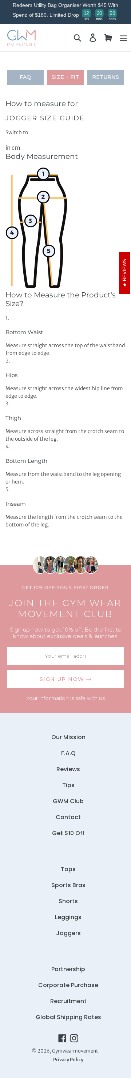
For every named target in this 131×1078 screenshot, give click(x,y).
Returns (105, 77)
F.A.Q (68, 753)
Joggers (68, 933)
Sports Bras (68, 885)
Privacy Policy (68, 1059)
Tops (68, 869)
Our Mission (68, 737)
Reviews (68, 769)
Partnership (68, 969)
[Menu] (123, 37)
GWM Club (68, 801)
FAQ (25, 77)
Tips (68, 785)
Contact (68, 817)
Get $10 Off (68, 833)
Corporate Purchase (68, 985)
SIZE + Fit (65, 77)
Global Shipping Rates (68, 1017)
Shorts (68, 901)
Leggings (68, 917)
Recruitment (68, 1001)
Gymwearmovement (75, 1051)
